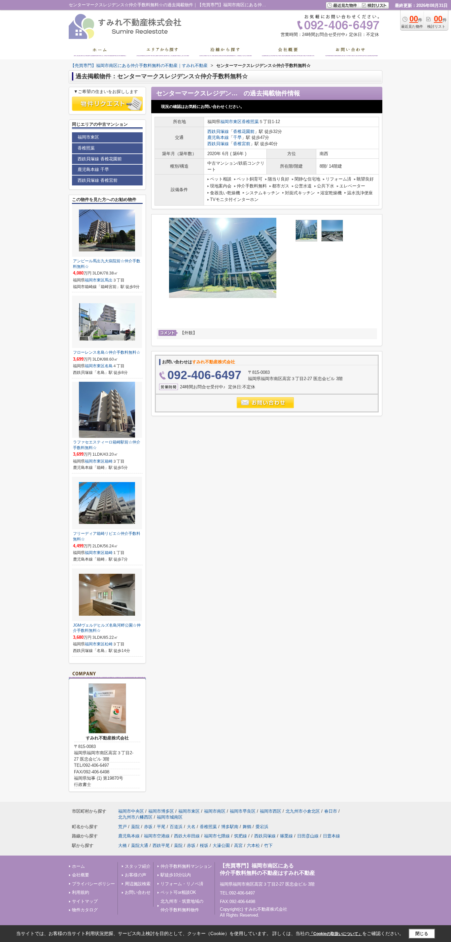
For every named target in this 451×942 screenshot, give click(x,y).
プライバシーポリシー (93, 883)
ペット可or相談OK (178, 892)
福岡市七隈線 (217, 835)
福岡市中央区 (131, 811)
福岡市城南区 (170, 817)
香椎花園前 (244, 131)
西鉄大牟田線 (187, 835)
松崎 (109, 644)
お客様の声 (135, 874)
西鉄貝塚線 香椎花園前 (100, 158)
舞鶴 (247, 826)
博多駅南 (229, 826)
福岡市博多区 (161, 811)
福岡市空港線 (157, 835)
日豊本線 (331, 835)
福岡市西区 (270, 811)
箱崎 (109, 461)
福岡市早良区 (243, 811)
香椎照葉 (250, 121)
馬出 (109, 280)
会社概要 (80, 874)
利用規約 (80, 892)
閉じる (421, 933)
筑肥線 (240, 835)
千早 (237, 137)
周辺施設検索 (138, 883)
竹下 (268, 845)
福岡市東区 (231, 121)
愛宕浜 (262, 826)
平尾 (161, 826)
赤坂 (148, 826)
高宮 (238, 845)
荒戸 (122, 826)
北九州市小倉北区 (303, 811)
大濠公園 (221, 845)
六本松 (253, 845)
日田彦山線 (308, 835)
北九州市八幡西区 (135, 817)
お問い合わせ (138, 892)
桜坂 (204, 845)
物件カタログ (85, 909)
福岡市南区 (215, 811)
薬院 (135, 826)
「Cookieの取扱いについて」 (335, 933)
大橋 (122, 845)
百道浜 (176, 826)
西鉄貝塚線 (218, 131)
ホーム (78, 866)
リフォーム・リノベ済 (181, 883)
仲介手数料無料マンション (186, 866)
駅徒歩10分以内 (175, 874)
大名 (191, 826)
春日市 (330, 811)
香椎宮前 (241, 143)
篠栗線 (286, 835)
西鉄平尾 (161, 845)
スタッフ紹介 (138, 866)
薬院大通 (139, 845)
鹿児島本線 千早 (93, 169)
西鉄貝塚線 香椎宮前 (98, 180)
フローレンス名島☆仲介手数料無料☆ (106, 352)
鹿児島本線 (218, 137)
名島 (109, 366)
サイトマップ (85, 901)
